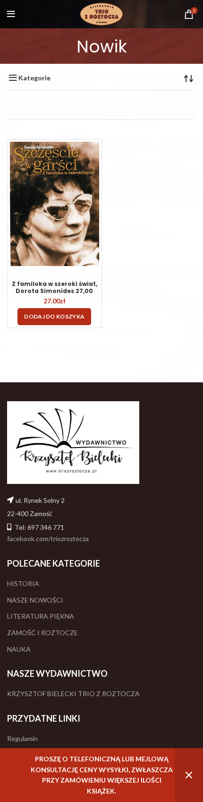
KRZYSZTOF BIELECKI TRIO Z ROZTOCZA (73, 694)
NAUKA (19, 649)
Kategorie (34, 78)
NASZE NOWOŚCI (35, 600)
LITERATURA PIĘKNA (40, 616)
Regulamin (22, 738)
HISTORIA (23, 583)
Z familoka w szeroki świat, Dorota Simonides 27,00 (54, 287)
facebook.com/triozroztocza (48, 539)
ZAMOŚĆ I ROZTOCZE (42, 633)
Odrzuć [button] (189, 775)
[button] (54, 316)
